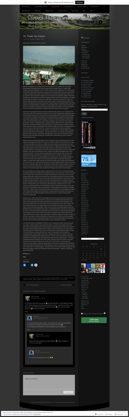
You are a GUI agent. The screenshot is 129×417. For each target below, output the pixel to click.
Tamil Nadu (84, 56)
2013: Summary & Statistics (87, 87)
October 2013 (84, 186)
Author (91, 10)
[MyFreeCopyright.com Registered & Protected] (92, 313)
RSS (105, 22)
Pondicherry (85, 54)
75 (85, 159)
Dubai (82, 45)
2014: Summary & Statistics (87, 80)
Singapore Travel (62, 10)
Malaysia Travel (49, 10)
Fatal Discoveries (68, 6)
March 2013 (84, 199)
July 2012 (83, 213)
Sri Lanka (37, 278)
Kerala (83, 52)
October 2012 (84, 208)
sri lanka (43, 279)
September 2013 (85, 188)
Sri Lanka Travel (82, 6)
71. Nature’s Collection (66, 285)
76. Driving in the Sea (86, 97)
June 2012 (83, 215)
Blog (84, 10)
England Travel (94, 6)
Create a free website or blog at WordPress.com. (42, 402)
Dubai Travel (75, 10)
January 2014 (84, 180)
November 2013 (85, 184)
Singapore (83, 64)
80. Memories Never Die (86, 89)
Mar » (86, 260)
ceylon (61, 278)
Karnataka (84, 50)
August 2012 (84, 211)
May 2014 (83, 175)
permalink (65, 279)
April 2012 (83, 219)
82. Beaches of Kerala (86, 84)
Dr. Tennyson (31, 39)
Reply (26, 311)
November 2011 (84, 228)
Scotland (83, 62)
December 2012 (85, 204)
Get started (80, 2)
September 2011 (85, 232)
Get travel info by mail (88, 101)
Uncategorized (84, 68)
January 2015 (84, 173)
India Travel (38, 10)
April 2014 (83, 177)
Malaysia (83, 60)
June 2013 (83, 193)
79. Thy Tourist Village (86, 91)
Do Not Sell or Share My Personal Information (64, 402)
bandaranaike (48, 278)
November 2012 (85, 206)
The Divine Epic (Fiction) (40, 6)
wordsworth (53, 279)
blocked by (95, 321)
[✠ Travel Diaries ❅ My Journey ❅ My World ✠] (64, 21)
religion (34, 279)
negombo (30, 279)
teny (34, 316)
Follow (84, 113)
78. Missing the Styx (85, 93)
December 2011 (84, 226)
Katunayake (71, 278)
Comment (68, 392)
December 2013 (85, 182)
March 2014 (84, 178)
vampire (48, 279)
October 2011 (84, 230)
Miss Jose (33, 296)
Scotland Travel (26, 10)
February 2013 (84, 200)
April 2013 (83, 197)
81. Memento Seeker (86, 86)
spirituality (39, 279)
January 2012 (84, 224)
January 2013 (84, 202)
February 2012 (84, 222)
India (82, 49)
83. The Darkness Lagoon (87, 82)
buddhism (57, 278)
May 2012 (83, 217)
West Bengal (85, 57)
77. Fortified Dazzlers (86, 95)
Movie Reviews (26, 6)
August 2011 (84, 233)
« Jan (82, 260)
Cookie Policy (37, 414)
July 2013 (83, 191)
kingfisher (25, 279)
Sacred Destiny (55, 6)
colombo (66, 278)
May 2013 (83, 195)
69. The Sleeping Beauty (32, 285)
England (83, 47)
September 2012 (85, 210)
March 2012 (84, 221)
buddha (53, 278)
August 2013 (84, 189)
